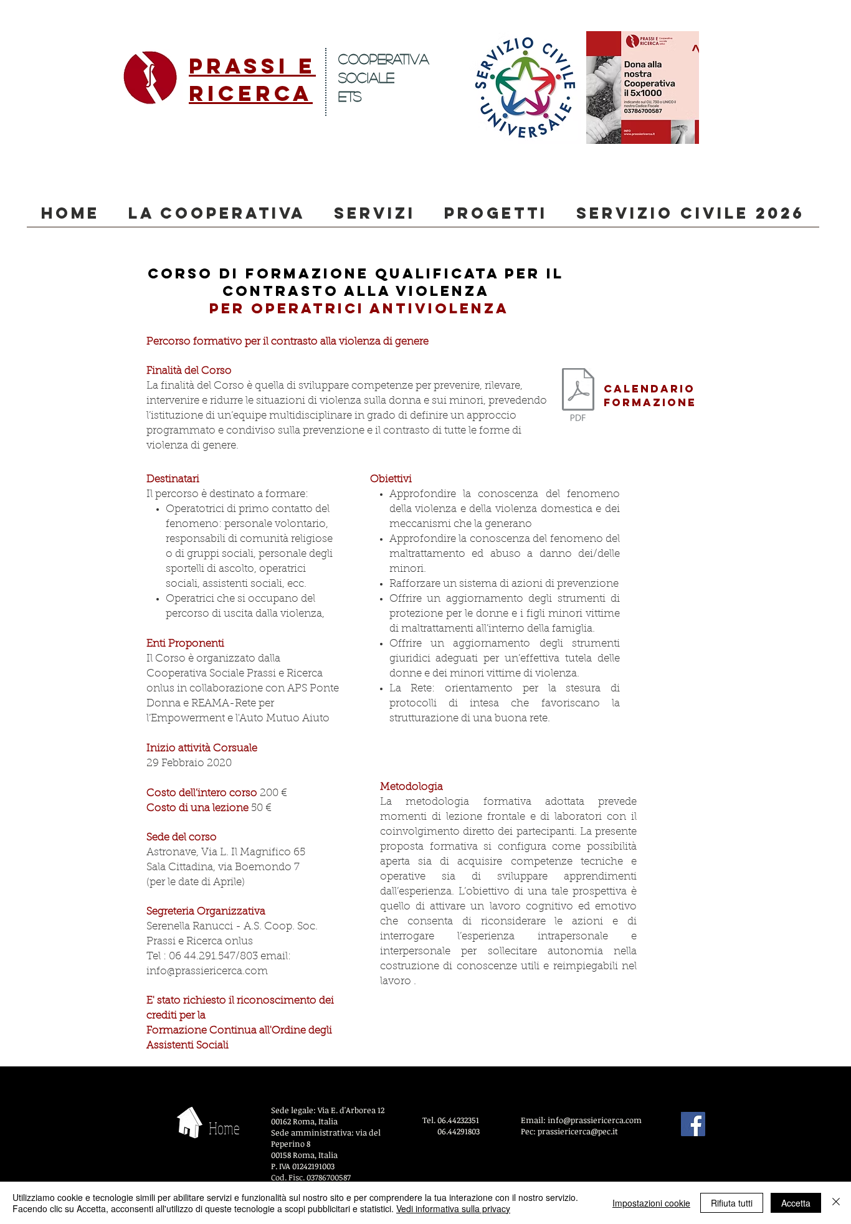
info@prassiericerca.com (207, 971)
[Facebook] (693, 1124)
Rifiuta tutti (732, 1203)
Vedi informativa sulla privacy (453, 1208)
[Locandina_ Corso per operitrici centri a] (578, 396)
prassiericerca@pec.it (578, 1131)
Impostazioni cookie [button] (651, 1203)
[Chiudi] (836, 1203)
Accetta (796, 1203)
